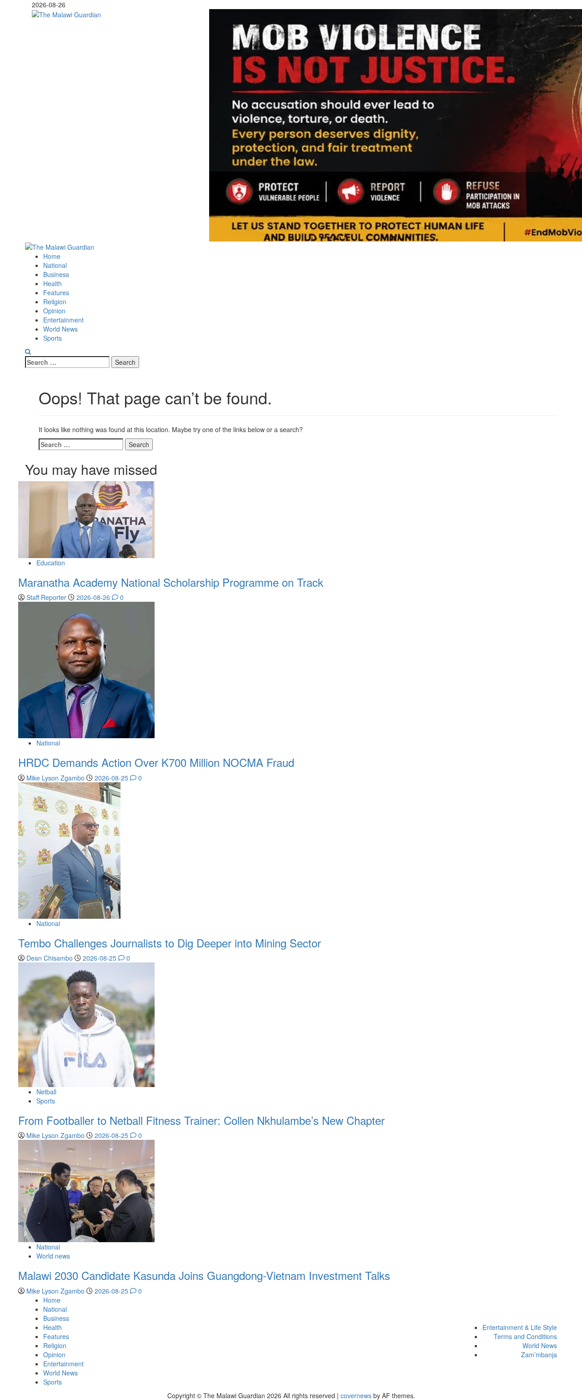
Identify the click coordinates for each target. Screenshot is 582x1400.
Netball (46, 1091)
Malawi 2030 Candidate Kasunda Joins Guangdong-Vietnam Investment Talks (204, 1275)
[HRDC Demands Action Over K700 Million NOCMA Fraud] (86, 669)
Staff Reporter (47, 597)
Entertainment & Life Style (519, 1327)
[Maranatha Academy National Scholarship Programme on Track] (86, 518)
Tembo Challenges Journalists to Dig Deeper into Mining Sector (169, 943)
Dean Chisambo (50, 957)
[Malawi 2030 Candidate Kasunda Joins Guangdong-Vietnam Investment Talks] (86, 1190)
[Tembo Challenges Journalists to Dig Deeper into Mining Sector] (69, 849)
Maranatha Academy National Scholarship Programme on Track (170, 582)
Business (56, 274)
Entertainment (63, 319)
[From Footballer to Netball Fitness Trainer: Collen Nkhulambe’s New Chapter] (86, 1023)
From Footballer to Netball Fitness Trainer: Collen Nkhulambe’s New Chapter (201, 1120)
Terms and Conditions (525, 1336)
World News (60, 328)
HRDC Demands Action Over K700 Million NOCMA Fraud (156, 762)
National (55, 265)
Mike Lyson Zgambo (56, 777)
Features (56, 292)
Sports (52, 337)
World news (53, 1255)
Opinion (54, 310)
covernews (356, 1395)
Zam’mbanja (539, 1354)
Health (52, 283)
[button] (28, 351)
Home (51, 256)
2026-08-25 (112, 777)
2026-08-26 (94, 597)
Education (50, 562)
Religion (54, 301)
